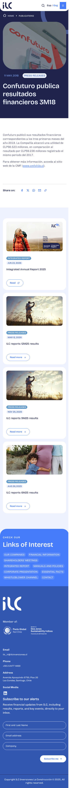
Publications (26, 16)
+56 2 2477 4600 (11, 666)
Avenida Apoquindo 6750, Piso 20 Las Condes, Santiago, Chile (20, 679)
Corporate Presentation (21, 571)
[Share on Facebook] (22, 190)
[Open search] (43, 5)
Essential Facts (52, 571)
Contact (47, 577)
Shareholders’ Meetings (21, 560)
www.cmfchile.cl (33, 165)
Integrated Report (16, 566)
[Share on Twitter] (27, 190)
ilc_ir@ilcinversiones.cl (15, 654)
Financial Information (44, 554)
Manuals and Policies (48, 566)
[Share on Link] (45, 190)
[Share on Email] (39, 190)
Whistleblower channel (21, 577)
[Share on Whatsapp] (33, 190)
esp (49, 5)
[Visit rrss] (5, 693)
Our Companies (14, 554)
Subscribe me (51, 758)
